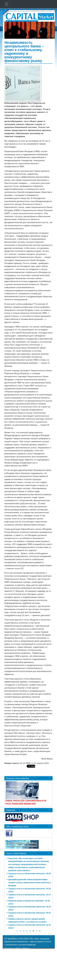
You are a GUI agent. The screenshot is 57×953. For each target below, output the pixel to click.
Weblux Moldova (22, 948)
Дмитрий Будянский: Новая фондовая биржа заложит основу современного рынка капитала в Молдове (29, 883)
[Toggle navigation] (6, 4)
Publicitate (10, 810)
